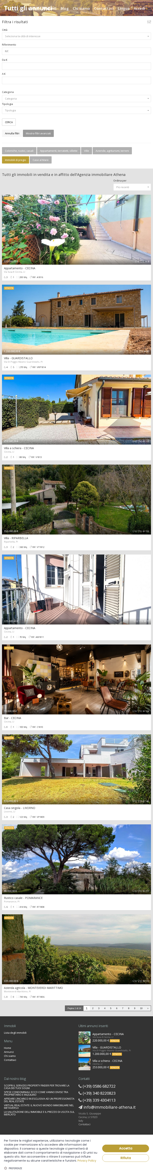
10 (141, 1008)
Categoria (8, 92)
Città (4, 30)
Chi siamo (81, 8)
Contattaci (104, 8)
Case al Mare (41, 160)
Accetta (125, 1148)
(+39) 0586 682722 (99, 1086)
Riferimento (9, 44)
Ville (86, 151)
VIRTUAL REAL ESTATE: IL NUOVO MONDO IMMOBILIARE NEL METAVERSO (39, 1106)
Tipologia (7, 104)
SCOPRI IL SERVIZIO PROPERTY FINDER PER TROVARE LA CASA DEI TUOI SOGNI (36, 1087)
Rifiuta (126, 1158)
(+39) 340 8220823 (99, 1093)
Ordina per (120, 180)
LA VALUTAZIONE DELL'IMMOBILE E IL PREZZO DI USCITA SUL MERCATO (39, 1113)
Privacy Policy (86, 1161)
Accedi (139, 8)
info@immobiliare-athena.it (109, 1107)
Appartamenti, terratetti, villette (58, 151)
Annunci (49, 8)
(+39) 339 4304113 (99, 1100)
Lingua (124, 8)
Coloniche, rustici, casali (19, 151)
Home (33, 8)
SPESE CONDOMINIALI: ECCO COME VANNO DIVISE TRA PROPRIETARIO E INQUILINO (36, 1093)
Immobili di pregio (15, 160)
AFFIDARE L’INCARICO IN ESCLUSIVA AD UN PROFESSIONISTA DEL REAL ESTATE (39, 1100)
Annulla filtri (12, 133)
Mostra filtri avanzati (38, 133)
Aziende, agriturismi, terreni (112, 151)
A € (4, 74)
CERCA (9, 122)
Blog (64, 8)
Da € (4, 60)
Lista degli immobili (15, 1032)
